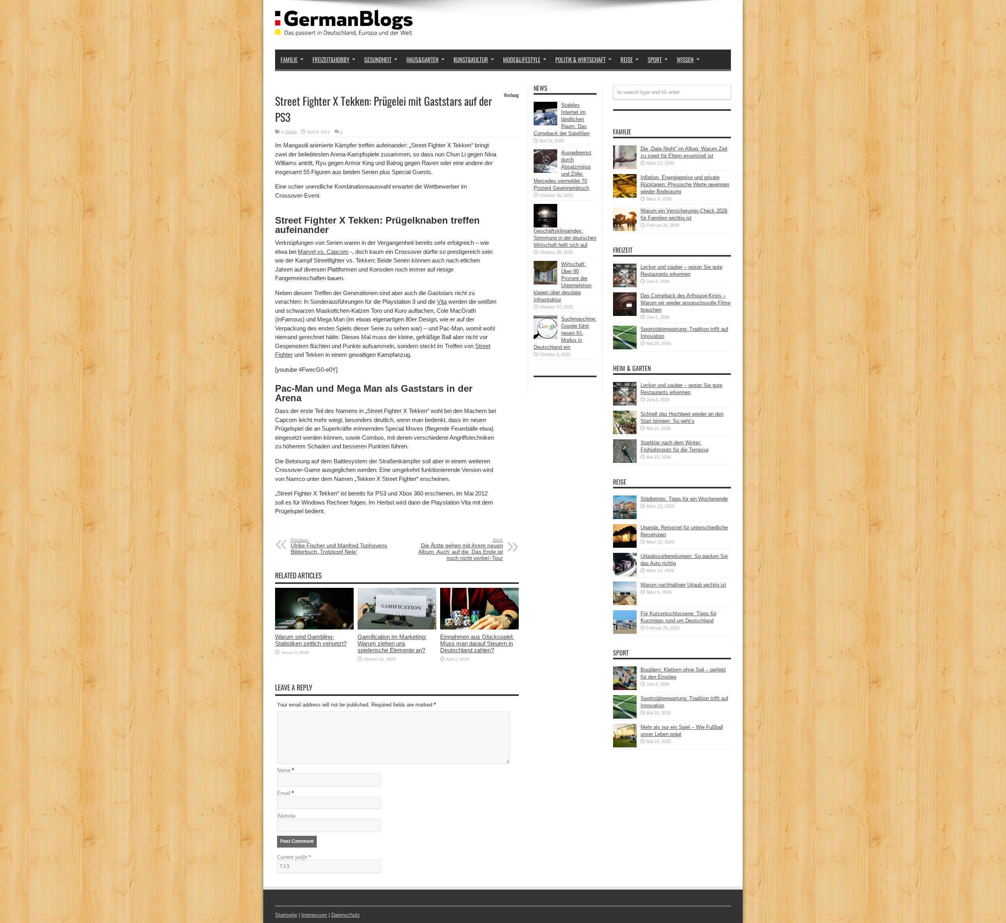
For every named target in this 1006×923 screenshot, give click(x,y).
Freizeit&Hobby (330, 59)
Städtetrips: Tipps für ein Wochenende (684, 499)
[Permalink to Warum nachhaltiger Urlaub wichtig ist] (625, 603)
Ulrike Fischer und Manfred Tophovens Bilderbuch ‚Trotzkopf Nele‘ (339, 546)
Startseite (286, 915)
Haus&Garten (422, 59)
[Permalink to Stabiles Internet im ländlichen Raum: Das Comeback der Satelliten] (545, 124)
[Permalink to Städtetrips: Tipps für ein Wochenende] (625, 517)
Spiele (291, 132)
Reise (626, 59)
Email (283, 793)
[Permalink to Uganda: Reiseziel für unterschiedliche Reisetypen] (625, 546)
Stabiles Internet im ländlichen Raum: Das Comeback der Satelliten (561, 119)
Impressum (314, 915)
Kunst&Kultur (470, 59)
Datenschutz (345, 915)
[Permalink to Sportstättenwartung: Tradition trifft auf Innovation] (625, 347)
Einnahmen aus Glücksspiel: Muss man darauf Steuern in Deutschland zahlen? (477, 643)
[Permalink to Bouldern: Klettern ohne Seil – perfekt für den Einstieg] (625, 688)
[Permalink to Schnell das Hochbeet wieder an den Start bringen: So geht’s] (625, 432)
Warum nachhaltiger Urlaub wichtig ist (683, 585)
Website (286, 816)
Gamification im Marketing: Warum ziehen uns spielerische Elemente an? (392, 643)
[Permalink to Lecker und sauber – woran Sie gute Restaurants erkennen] (625, 285)
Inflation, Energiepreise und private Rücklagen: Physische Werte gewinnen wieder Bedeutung (685, 184)
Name (283, 770)
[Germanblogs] (344, 29)
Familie (289, 59)
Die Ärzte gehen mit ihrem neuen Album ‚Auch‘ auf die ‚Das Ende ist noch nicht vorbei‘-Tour (460, 549)
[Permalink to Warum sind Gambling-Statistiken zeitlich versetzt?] (314, 628)
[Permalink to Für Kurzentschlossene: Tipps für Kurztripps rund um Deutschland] (625, 632)
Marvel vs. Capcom (323, 251)
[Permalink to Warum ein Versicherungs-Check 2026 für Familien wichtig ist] (625, 229)
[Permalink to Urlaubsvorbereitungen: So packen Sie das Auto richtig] (625, 575)
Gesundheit (377, 59)
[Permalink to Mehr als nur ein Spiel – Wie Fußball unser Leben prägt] (625, 746)
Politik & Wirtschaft (580, 59)
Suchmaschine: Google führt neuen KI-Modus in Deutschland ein (565, 333)
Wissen (685, 59)
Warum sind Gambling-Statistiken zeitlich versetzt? (311, 640)
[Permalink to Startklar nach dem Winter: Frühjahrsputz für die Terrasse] (625, 461)
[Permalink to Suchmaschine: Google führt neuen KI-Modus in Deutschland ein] (545, 337)
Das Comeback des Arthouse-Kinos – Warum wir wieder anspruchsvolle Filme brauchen (686, 303)
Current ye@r (294, 857)
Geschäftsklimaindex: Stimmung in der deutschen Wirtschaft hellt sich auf (565, 238)
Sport (655, 59)
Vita (442, 301)
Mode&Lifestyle (521, 59)
